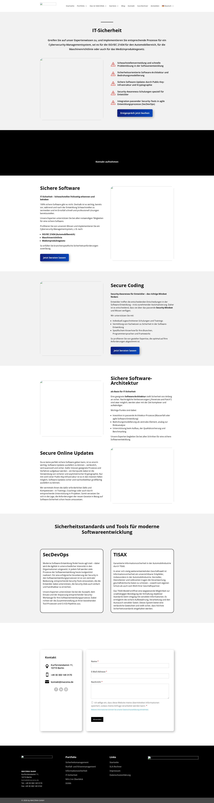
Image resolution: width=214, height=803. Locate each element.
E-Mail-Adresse (99, 671)
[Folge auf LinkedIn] (61, 689)
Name (95, 661)
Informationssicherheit (76, 770)
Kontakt (131, 6)
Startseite (70, 6)
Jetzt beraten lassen (54, 257)
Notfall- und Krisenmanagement (81, 766)
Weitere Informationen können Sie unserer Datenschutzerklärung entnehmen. (120, 709)
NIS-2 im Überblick (74, 779)
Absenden (97, 719)
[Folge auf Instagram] (66, 689)
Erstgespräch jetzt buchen (134, 113)
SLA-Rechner (142, 6)
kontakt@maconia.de (62, 681)
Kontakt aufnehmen (107, 161)
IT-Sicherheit (71, 775)
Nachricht (97, 682)
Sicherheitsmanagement (77, 762)
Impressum (115, 770)
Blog (123, 6)
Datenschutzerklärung (120, 775)
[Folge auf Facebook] (56, 689)
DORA (68, 783)
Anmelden (155, 6)
